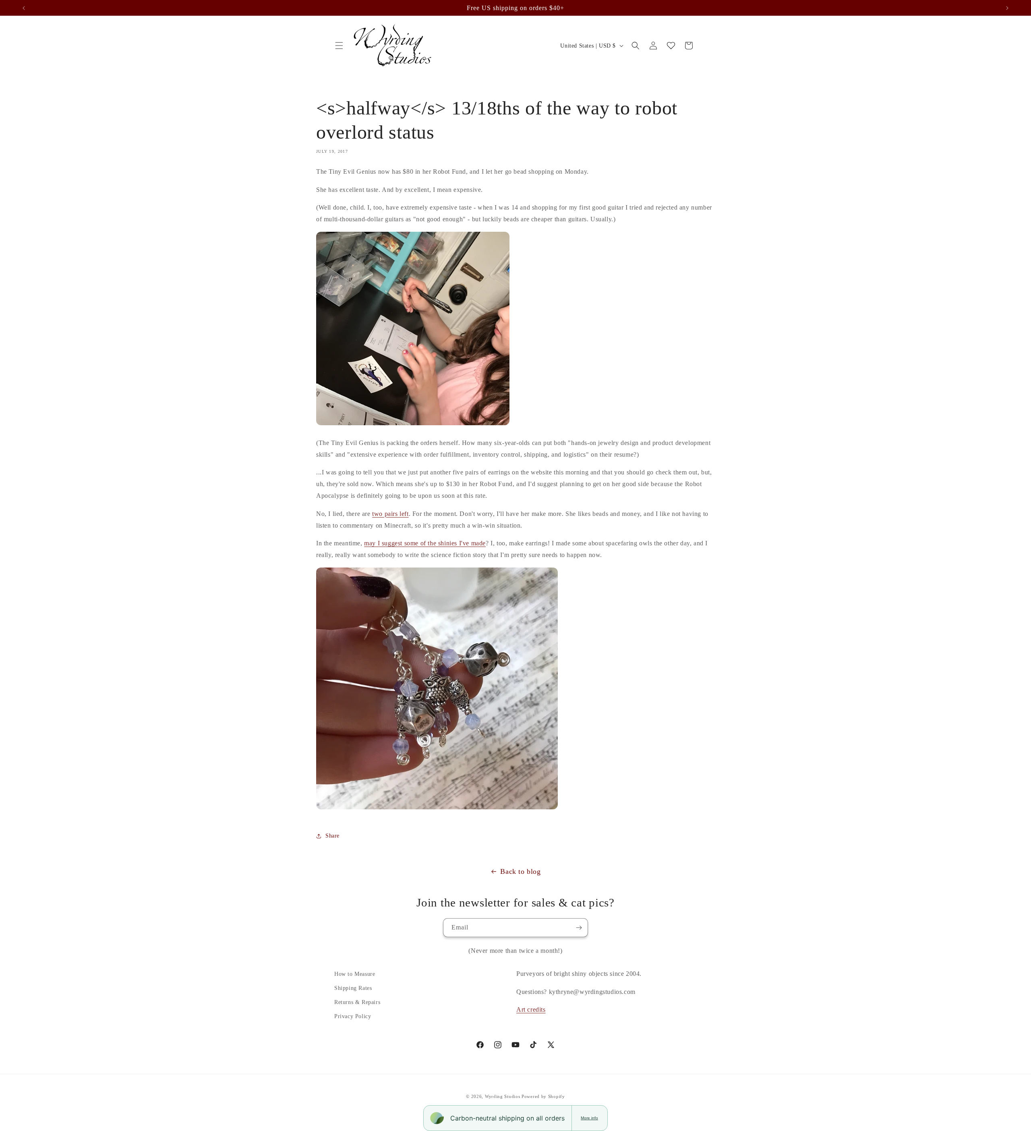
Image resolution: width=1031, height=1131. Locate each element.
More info (589, 1118)
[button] (339, 45)
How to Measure (354, 974)
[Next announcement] (1007, 8)
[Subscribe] (579, 927)
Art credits (531, 1009)
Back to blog (520, 871)
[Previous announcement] (24, 8)
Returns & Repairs (357, 1002)
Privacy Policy (352, 1016)
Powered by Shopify (543, 1096)
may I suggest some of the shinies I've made (425, 543)
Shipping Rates (353, 988)
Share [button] (332, 836)
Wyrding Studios (502, 1096)
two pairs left (390, 513)
